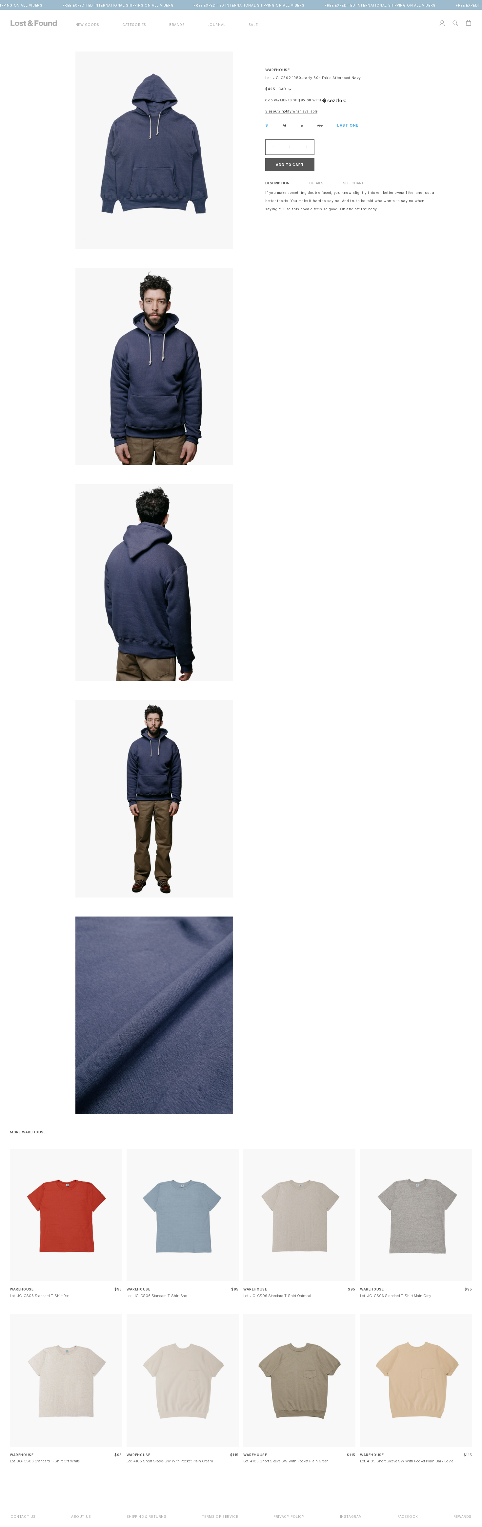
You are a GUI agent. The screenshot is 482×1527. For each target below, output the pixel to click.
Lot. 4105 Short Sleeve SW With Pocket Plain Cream (170, 1461)
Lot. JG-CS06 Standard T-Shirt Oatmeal (277, 1295)
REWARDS (462, 1516)
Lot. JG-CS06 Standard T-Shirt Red (40, 1295)
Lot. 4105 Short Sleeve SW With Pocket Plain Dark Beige (406, 1461)
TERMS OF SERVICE (220, 1516)
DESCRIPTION (277, 183)
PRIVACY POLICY (288, 1516)
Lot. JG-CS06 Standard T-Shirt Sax (157, 1295)
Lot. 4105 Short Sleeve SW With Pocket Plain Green (286, 1461)
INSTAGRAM (351, 1516)
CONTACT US (23, 1516)
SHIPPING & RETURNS (147, 1516)
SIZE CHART (353, 183)
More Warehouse (28, 1132)
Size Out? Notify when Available (291, 111)
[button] (134, 25)
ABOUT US (81, 1516)
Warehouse (277, 70)
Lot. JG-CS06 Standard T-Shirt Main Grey (395, 1295)
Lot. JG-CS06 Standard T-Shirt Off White (45, 1461)
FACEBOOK (407, 1516)
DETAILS (316, 183)
